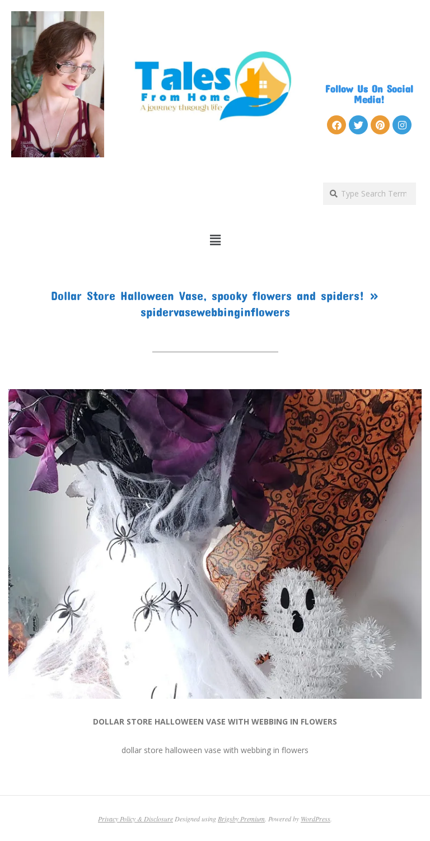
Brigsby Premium (241, 818)
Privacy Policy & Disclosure (135, 818)
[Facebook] (336, 124)
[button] (215, 240)
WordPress (315, 818)
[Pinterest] (380, 124)
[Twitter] (358, 124)
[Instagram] (402, 124)
